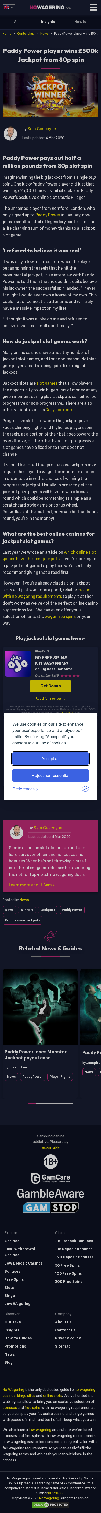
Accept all (50, 758)
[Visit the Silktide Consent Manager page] (85, 789)
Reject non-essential (50, 775)
